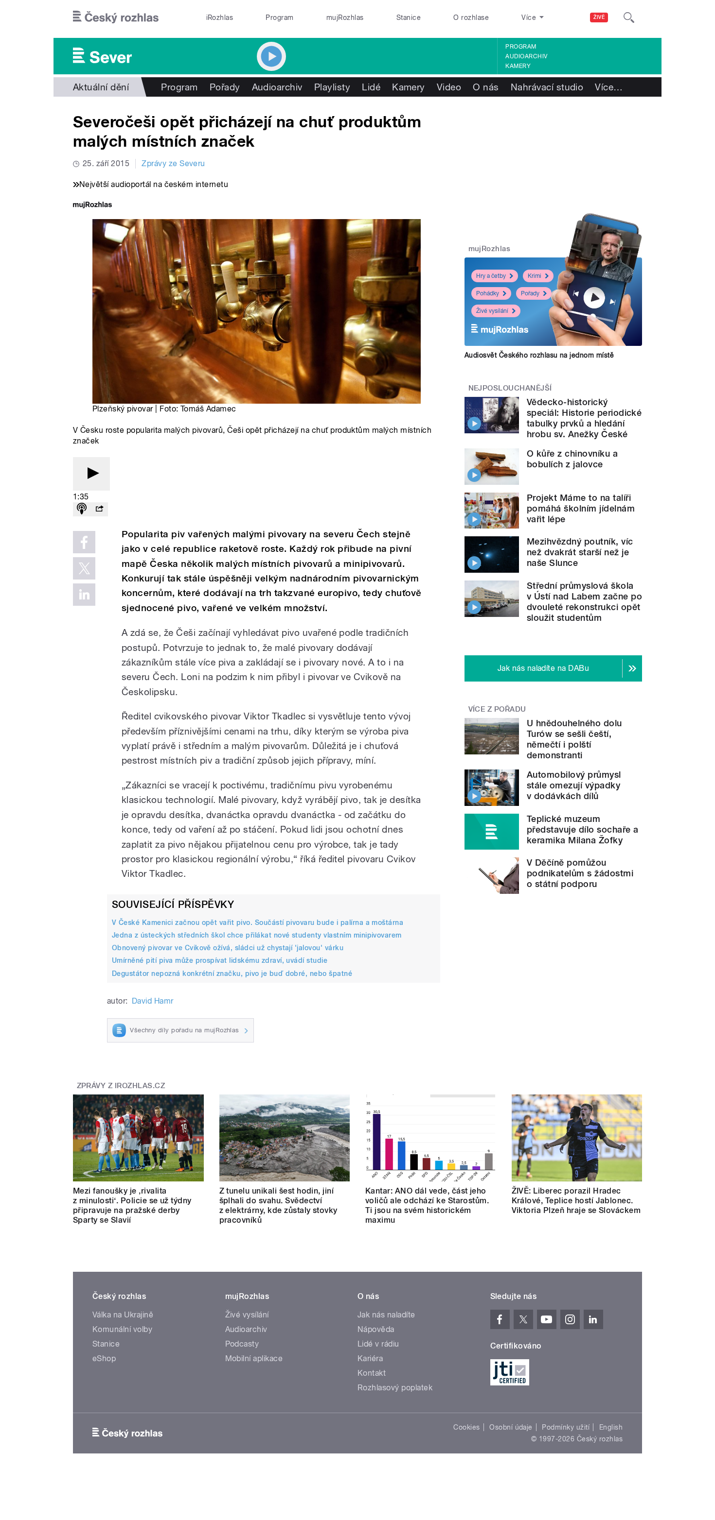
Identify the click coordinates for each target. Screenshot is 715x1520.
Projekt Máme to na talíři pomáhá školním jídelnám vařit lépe (581, 508)
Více (609, 87)
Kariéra (370, 1358)
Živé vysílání (492, 310)
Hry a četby (491, 276)
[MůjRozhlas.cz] (92, 205)
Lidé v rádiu (378, 1344)
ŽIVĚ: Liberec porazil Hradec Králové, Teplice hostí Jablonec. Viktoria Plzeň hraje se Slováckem (576, 1200)
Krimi (534, 276)
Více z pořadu (497, 709)
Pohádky (487, 293)
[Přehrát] (91, 474)
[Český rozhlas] (116, 17)
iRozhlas (219, 17)
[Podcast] (81, 509)
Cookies (466, 1427)
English (611, 1427)
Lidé (371, 87)
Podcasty (242, 1344)
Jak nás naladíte (386, 1314)
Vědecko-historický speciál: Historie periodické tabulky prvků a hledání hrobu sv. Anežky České (584, 418)
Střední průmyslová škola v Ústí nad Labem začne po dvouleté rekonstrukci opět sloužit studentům (584, 602)
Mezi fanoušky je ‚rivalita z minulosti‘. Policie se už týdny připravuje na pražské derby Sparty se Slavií (132, 1205)
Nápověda (376, 1329)
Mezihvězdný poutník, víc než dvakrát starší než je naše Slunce (580, 552)
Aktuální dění (101, 87)
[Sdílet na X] (84, 568)
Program (279, 17)
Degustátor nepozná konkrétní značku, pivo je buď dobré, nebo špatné (232, 973)
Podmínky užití (566, 1427)
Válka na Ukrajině (122, 1314)
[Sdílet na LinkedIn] (84, 594)
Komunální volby (122, 1329)
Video (449, 87)
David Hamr (153, 1001)
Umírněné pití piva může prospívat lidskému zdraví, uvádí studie (219, 960)
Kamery (518, 66)
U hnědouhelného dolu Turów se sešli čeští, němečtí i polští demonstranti (574, 739)
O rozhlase (471, 17)
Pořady (225, 87)
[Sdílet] (99, 509)
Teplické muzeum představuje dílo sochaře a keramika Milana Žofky (582, 829)
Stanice (408, 17)
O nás (486, 87)
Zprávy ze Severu (173, 163)
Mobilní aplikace (254, 1358)
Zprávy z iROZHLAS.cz (121, 1085)
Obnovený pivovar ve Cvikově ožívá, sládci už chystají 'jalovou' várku (227, 948)
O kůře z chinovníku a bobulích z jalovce (572, 458)
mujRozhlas (345, 17)
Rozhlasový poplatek (395, 1387)
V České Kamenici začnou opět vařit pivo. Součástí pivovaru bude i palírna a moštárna (257, 922)
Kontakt (372, 1373)
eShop (104, 1358)
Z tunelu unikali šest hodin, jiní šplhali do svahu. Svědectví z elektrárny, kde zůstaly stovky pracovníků (278, 1205)
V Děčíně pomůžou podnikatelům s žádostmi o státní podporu (580, 873)
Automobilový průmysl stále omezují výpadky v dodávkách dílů (574, 785)
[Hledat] (629, 17)
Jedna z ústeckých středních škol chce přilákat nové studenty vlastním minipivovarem (257, 935)
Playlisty (332, 87)
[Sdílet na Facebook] (84, 542)
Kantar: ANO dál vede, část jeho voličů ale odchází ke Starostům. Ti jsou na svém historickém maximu (427, 1205)
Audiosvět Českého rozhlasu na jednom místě (539, 355)
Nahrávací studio (547, 87)
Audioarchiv (526, 56)
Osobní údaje (511, 1427)
